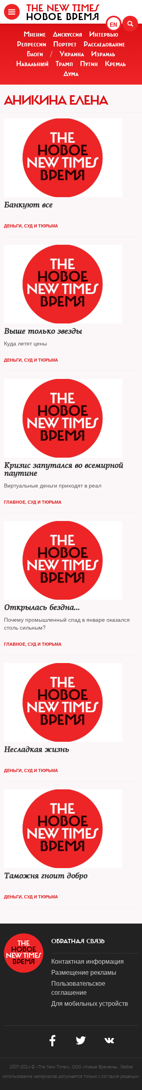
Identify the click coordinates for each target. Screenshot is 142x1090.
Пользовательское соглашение (78, 988)
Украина (72, 54)
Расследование (104, 44)
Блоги (35, 54)
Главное (14, 502)
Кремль (115, 63)
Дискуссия (67, 34)
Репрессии (31, 44)
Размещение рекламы (83, 972)
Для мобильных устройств (89, 1003)
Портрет (65, 44)
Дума (71, 73)
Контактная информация (87, 961)
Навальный (32, 63)
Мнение (35, 34)
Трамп (64, 63)
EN (113, 24)
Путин (89, 63)
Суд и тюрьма (41, 226)
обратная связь (78, 941)
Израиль (103, 54)
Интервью (103, 34)
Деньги (13, 226)
